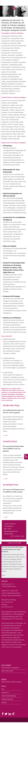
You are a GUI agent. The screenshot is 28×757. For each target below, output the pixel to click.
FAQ (2, 689)
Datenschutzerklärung (8, 696)
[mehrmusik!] (14, 9)
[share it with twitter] (6, 714)
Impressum (5, 692)
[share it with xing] (13, 714)
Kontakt (4, 702)
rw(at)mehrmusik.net (13, 593)
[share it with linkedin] (9, 714)
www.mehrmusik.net (14, 595)
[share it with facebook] (2, 714)
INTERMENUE (13, 719)
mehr (3, 575)
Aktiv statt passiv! (7, 671)
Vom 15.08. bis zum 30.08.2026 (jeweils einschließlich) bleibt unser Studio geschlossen (12, 549)
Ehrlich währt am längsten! (10, 667)
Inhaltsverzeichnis (7, 699)
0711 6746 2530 (17, 536)
